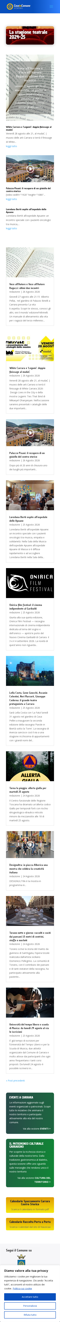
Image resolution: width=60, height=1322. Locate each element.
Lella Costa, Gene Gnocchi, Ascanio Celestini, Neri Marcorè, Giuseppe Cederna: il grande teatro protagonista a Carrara (28, 698)
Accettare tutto (30, 1296)
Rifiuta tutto (30, 1314)
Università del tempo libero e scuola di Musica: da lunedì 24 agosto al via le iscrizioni (29, 1028)
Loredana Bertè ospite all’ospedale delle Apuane (26, 211)
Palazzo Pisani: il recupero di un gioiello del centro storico (28, 190)
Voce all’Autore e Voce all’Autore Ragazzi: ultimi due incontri (30, 74)
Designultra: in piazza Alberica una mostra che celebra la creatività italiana (28, 868)
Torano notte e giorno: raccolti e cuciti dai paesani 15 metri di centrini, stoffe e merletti (30, 936)
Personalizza (30, 1305)
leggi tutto (11, 146)
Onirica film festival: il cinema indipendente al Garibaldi (25, 606)
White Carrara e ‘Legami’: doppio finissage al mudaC (29, 128)
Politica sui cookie (22, 1288)
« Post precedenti (15, 1080)
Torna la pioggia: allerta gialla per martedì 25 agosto (27, 789)
